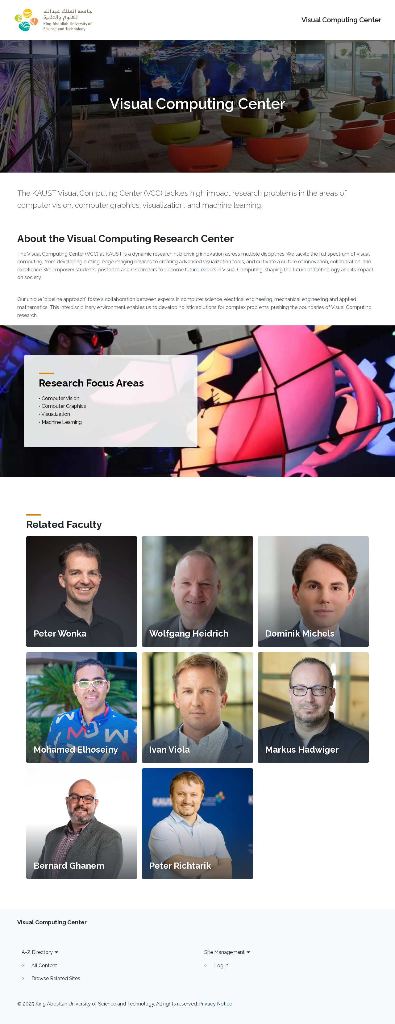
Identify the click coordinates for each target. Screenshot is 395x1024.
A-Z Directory (37, 952)
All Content (44, 965)
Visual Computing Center (341, 20)
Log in (221, 965)
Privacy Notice (215, 1004)
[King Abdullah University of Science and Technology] (53, 20)
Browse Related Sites (55, 978)
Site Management (224, 952)
